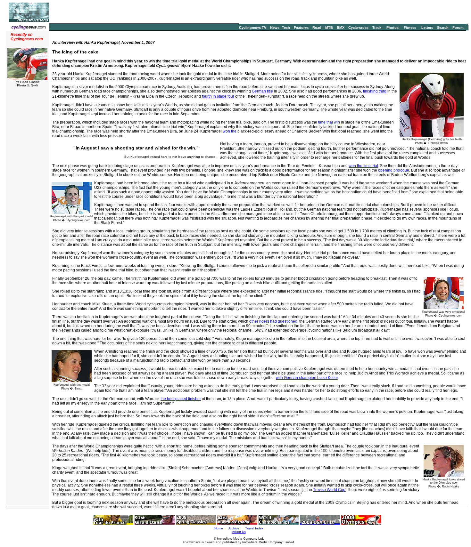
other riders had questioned (273, 321)
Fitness (410, 27)
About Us (239, 532)
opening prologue (393, 170)
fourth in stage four (218, 96)
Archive (233, 528)
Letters (427, 27)
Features (301, 27)
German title (262, 91)
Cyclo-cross (358, 27)
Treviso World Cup (329, 489)
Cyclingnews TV (252, 27)
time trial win (329, 122)
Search (443, 27)
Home (218, 528)
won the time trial (363, 166)
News (274, 27)
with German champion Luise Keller (307, 377)
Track (376, 27)
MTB (329, 27)
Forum (458, 27)
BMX (340, 27)
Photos (392, 27)
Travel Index (254, 528)
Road (316, 27)
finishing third (374, 91)
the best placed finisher (181, 399)
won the (229, 131)
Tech (286, 27)
